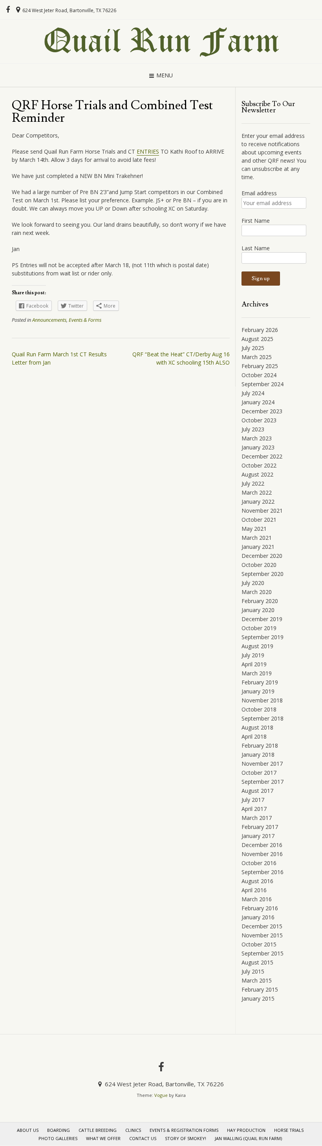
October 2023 (259, 420)
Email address (259, 193)
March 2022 (257, 492)
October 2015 (259, 944)
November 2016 (262, 854)
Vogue (161, 1095)
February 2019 (260, 682)
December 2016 (262, 845)
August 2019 (257, 646)
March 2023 (257, 438)
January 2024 (258, 402)
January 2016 (258, 917)
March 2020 (257, 592)
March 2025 (257, 357)
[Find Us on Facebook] (8, 10)
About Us (27, 1130)
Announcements (49, 320)
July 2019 (253, 655)
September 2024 (263, 384)
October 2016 (259, 863)
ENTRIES (148, 151)
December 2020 (262, 555)
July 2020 (253, 583)
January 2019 (258, 691)
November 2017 (262, 763)
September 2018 (263, 718)
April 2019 (254, 664)
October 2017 (259, 772)
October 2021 (259, 519)
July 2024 (253, 393)
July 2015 (253, 971)
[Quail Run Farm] (161, 41)
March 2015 (257, 980)
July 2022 (253, 483)
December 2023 (262, 411)
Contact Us (142, 1138)
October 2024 (259, 375)
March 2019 (257, 673)
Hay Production (246, 1130)
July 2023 (253, 429)
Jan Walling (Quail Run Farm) (248, 1138)
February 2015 (260, 989)
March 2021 (257, 537)
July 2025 (253, 348)
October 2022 (259, 465)
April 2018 (254, 736)
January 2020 (258, 610)
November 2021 (262, 510)
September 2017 (263, 781)
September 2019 (263, 637)
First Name (256, 220)
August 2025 (257, 339)
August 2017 (257, 790)
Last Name (256, 248)
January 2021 (258, 546)
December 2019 (262, 619)
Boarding (58, 1130)
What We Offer (103, 1138)
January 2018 (258, 754)
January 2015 (258, 998)
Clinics (133, 1130)
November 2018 (262, 700)
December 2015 (262, 926)
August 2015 (257, 962)
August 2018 (257, 727)
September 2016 (263, 872)
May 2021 (254, 528)
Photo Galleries (57, 1138)
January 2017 (258, 836)
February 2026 (260, 330)
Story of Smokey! (185, 1138)
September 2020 (263, 574)
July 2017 (253, 799)
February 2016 (260, 908)
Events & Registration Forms (184, 1130)
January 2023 (258, 447)
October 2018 (259, 709)
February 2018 (260, 745)
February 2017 (260, 827)
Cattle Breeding (98, 1130)
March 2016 (257, 899)
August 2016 (257, 881)
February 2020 (260, 601)
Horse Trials (289, 1130)
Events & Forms (85, 320)
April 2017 (254, 808)
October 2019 (259, 628)
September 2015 (263, 953)
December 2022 (262, 456)
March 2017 (257, 817)
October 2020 (259, 564)
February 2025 (260, 366)
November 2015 (262, 935)
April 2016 (254, 890)
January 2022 (258, 501)
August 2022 (257, 474)
